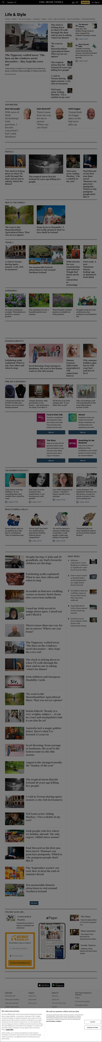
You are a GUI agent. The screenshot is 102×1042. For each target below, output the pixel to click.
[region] (51, 1025)
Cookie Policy (9, 1029)
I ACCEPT (92, 1022)
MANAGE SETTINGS (92, 1027)
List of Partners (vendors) (53, 1021)
